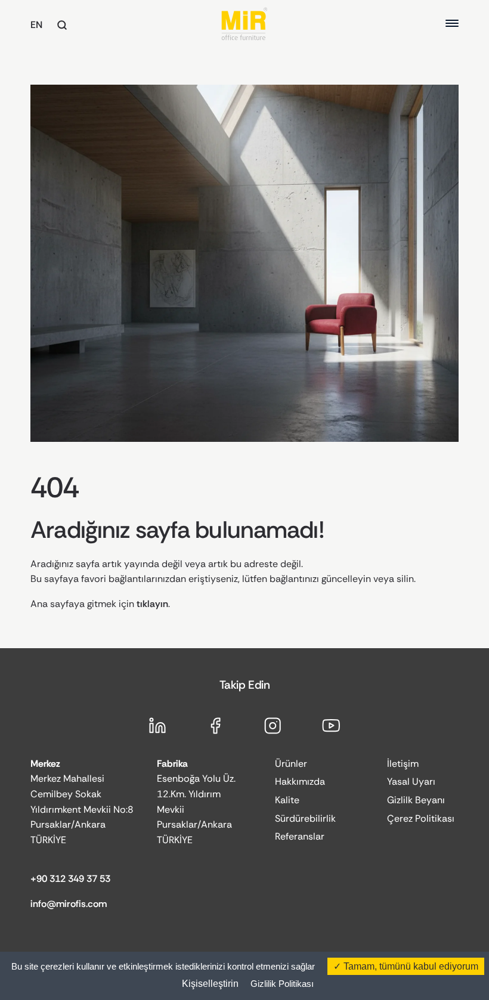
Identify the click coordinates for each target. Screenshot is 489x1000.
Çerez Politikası (420, 818)
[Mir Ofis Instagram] (273, 726)
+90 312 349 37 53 (70, 878)
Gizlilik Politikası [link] (282, 984)
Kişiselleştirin (210, 984)
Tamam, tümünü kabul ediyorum (409, 966)
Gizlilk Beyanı (416, 800)
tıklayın (152, 603)
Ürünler (291, 763)
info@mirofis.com (68, 903)
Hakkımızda (300, 781)
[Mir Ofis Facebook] (215, 726)
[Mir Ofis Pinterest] (331, 726)
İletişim (403, 763)
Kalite (287, 800)
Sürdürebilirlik (305, 818)
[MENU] (452, 24)
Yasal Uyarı (411, 781)
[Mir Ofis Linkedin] (157, 726)
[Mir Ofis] (244, 24)
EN (36, 24)
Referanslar (299, 836)
